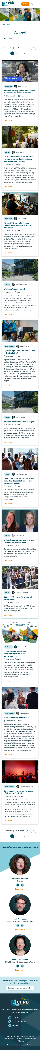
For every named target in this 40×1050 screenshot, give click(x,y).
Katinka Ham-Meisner (20, 959)
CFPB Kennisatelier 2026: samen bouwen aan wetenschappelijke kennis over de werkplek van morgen (19, 480)
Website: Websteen (13, 1045)
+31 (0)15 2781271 (19, 1022)
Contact (25, 4)
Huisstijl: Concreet (27, 1045)
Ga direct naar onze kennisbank (19, 988)
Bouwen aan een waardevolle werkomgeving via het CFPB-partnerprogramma (15, 653)
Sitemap (21, 1041)
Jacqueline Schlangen (20, 878)
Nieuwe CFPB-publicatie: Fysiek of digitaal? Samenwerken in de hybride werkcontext (17, 225)
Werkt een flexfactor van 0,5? (14, 289)
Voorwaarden (8, 1039)
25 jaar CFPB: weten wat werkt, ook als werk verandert (18, 598)
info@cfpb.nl (16, 1018)
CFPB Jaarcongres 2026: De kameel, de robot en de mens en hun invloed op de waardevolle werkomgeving (18, 159)
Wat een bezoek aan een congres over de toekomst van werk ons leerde (19, 541)
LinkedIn (15, 1026)
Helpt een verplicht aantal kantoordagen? (19, 422)
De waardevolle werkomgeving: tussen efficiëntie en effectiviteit (18, 792)
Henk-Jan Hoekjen (20, 919)
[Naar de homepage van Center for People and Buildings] (8, 3)
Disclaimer (18, 1039)
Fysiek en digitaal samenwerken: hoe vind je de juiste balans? (19, 352)
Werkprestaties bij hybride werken (16, 718)
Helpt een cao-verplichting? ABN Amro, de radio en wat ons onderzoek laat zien (19, 92)
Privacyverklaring (31, 1039)
